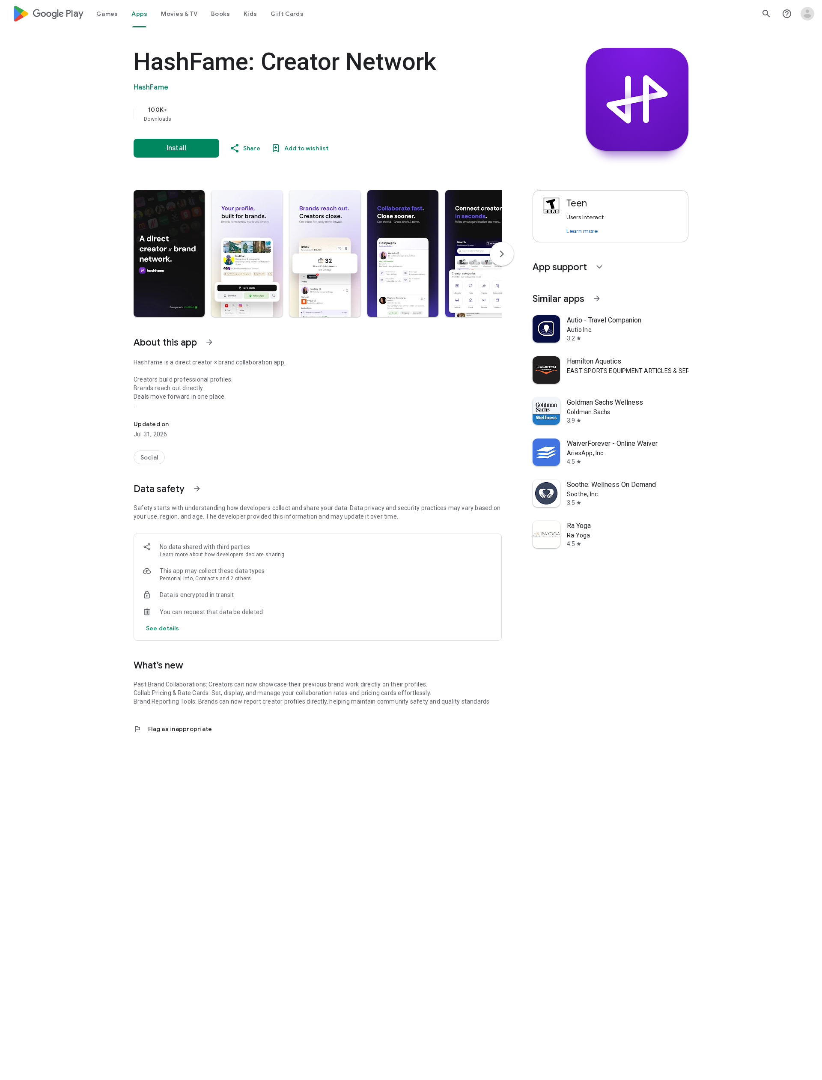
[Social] (149, 457)
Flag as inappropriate (173, 729)
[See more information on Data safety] (197, 488)
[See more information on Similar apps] (597, 298)
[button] (169, 253)
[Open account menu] (807, 13)
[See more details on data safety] (163, 628)
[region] (305, 113)
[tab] (107, 13)
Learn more (174, 555)
